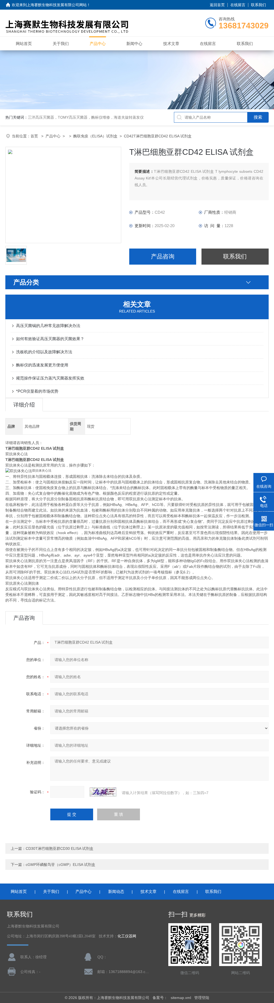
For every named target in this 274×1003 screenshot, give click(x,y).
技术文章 (171, 43)
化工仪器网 (126, 936)
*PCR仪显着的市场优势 (37, 391)
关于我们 (61, 43)
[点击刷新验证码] (103, 792)
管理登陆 (201, 998)
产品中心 (98, 43)
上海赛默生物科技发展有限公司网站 (57, 5)
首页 (35, 136)
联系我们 (258, 5)
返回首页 (217, 5)
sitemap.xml (181, 998)
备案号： (160, 998)
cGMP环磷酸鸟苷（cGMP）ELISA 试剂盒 (60, 864)
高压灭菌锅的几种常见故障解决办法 (48, 325)
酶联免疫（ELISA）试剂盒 (95, 136)
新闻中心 (134, 43)
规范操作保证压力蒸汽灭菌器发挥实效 (50, 378)
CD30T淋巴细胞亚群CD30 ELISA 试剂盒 (59, 848)
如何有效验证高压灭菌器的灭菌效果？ (50, 338)
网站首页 (24, 43)
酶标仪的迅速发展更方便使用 (42, 365)
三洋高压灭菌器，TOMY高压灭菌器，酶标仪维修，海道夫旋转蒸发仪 (86, 117)
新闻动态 (116, 891)
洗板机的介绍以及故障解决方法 (44, 352)
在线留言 (237, 5)
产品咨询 (162, 256)
